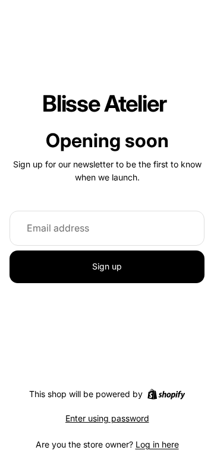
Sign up (107, 266)
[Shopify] (166, 394)
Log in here (157, 444)
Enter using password (107, 418)
